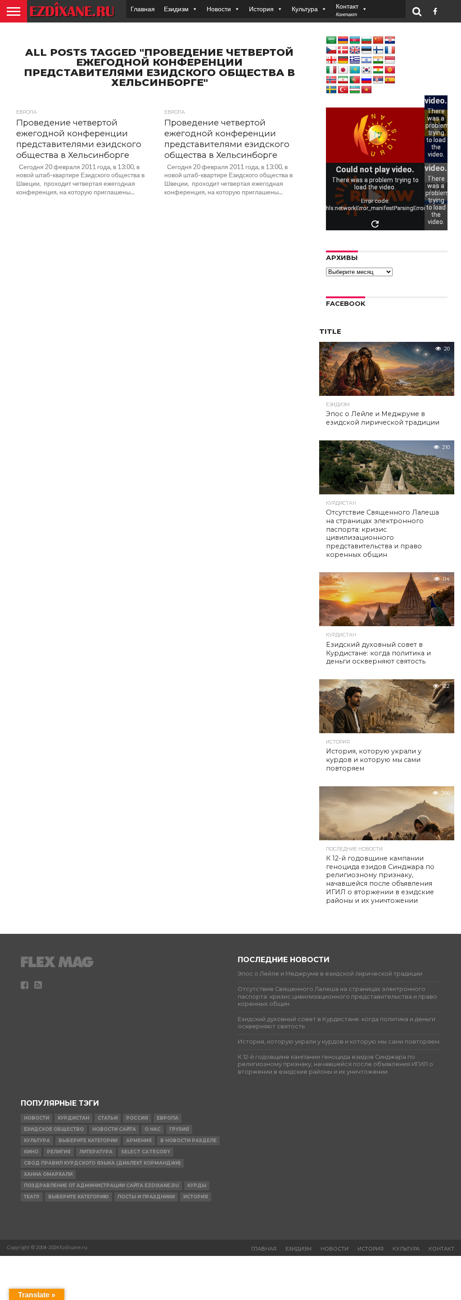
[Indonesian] (389, 60)
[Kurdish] (378, 70)
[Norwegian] (331, 80)
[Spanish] (389, 80)
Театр (32, 1197)
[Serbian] (378, 80)
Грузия (179, 1129)
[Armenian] (343, 40)
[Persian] (343, 80)
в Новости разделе (188, 1140)
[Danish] (343, 50)
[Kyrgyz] (389, 70)
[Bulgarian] (366, 40)
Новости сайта (114, 1129)
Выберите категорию (78, 1197)
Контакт (441, 1249)
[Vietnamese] (366, 89)
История (261, 9)
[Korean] (366, 70)
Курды (196, 1185)
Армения (139, 1140)
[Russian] (366, 80)
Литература (96, 1152)
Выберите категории (88, 1140)
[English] (354, 50)
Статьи (108, 1118)
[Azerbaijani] (354, 40)
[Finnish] (378, 50)
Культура (305, 9)
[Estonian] (366, 50)
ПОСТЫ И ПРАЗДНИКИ (146, 1197)
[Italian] (331, 70)
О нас (153, 1129)
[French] (389, 50)
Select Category (145, 1152)
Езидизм (176, 9)
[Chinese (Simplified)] (378, 40)
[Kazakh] (354, 70)
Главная (143, 9)
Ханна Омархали (48, 1174)
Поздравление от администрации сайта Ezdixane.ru (101, 1185)
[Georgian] (331, 60)
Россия (137, 1118)
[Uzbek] (354, 89)
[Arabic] (331, 40)
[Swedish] (331, 89)
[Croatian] (389, 40)
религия (59, 1152)
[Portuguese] (354, 80)
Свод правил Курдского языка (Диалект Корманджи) (102, 1163)
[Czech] (331, 50)
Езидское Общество (54, 1129)
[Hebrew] (366, 60)
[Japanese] (343, 70)
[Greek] (354, 60)
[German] (343, 60)
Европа (167, 1118)
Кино (31, 1152)
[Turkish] (343, 89)
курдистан (73, 1118)
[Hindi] (378, 60)
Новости (219, 9)
